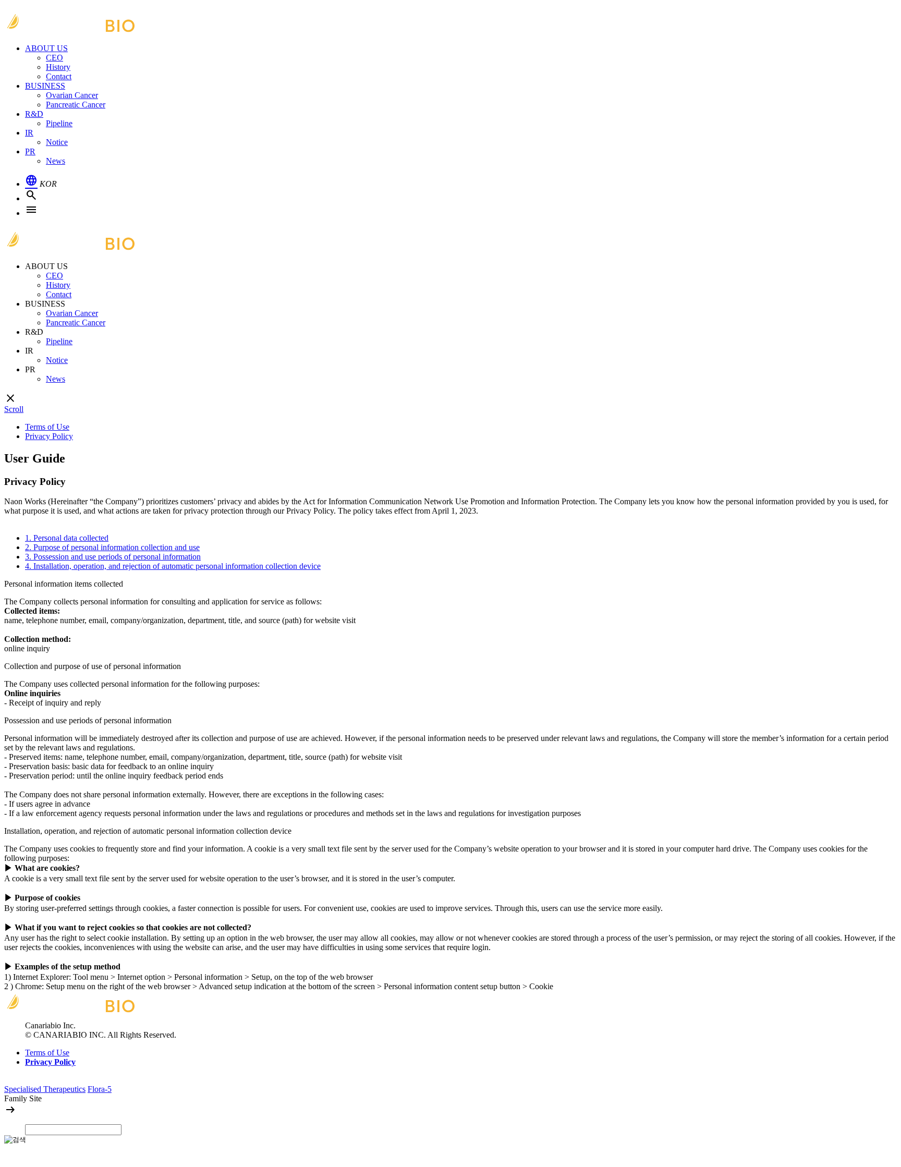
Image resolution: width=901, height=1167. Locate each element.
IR (29, 132)
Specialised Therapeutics (45, 1089)
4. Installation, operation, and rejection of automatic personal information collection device (173, 566)
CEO (54, 57)
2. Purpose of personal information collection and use (112, 547)
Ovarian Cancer (72, 95)
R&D (34, 114)
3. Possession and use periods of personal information (113, 556)
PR (30, 151)
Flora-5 (100, 1089)
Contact (58, 76)
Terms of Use (47, 426)
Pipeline (59, 123)
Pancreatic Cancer (75, 104)
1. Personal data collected (66, 537)
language (31, 180)
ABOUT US (46, 48)
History (58, 67)
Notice (57, 142)
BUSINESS (45, 85)
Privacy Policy (49, 436)
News (55, 160)
